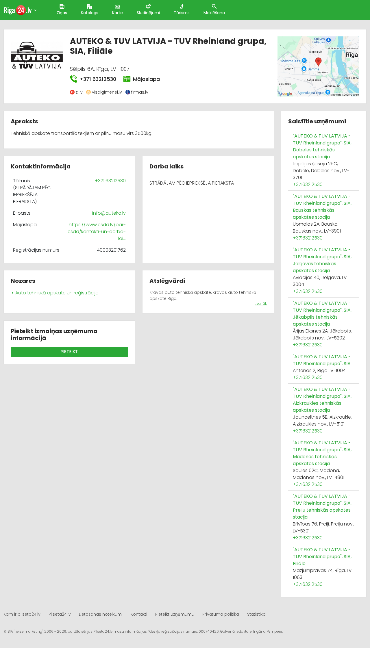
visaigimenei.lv (107, 92)
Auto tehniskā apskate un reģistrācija (57, 292)
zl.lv (79, 92)
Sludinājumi (148, 13)
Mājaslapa (146, 79)
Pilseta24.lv (60, 614)
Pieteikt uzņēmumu (174, 614)
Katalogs (89, 13)
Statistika (256, 614)
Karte (117, 13)
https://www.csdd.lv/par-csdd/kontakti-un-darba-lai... (97, 231)
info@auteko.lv (109, 213)
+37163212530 (308, 184)
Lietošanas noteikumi (101, 614)
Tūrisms (182, 13)
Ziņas (62, 13)
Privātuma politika (220, 614)
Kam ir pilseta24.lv (21, 614)
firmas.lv (139, 92)
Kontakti (139, 614)
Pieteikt (69, 351)
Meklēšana (214, 13)
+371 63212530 (97, 79)
